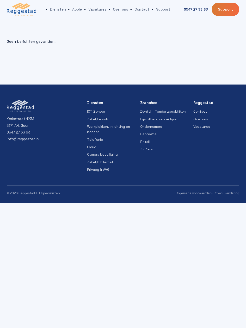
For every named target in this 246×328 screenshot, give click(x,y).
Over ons (120, 9)
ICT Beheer (96, 111)
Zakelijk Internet (100, 162)
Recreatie (148, 134)
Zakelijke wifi (97, 119)
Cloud (91, 147)
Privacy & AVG (98, 169)
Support (163, 9)
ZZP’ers (146, 149)
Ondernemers (151, 126)
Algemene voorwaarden (194, 193)
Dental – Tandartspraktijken (163, 111)
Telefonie (95, 139)
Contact (142, 9)
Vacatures (97, 9)
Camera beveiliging (102, 154)
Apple (77, 9)
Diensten (58, 9)
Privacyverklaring (226, 193)
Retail (145, 142)
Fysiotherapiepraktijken (159, 119)
